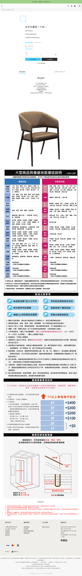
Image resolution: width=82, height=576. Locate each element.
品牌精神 (7, 533)
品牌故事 (7, 531)
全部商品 (4, 9)
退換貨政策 (31, 531)
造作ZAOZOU (45, 527)
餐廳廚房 (9, 9)
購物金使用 (26, 533)
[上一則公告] (2, 1)
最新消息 (7, 535)
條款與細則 (26, 527)
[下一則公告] (80, 1)
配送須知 (26, 531)
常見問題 (26, 529)
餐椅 (13, 9)
